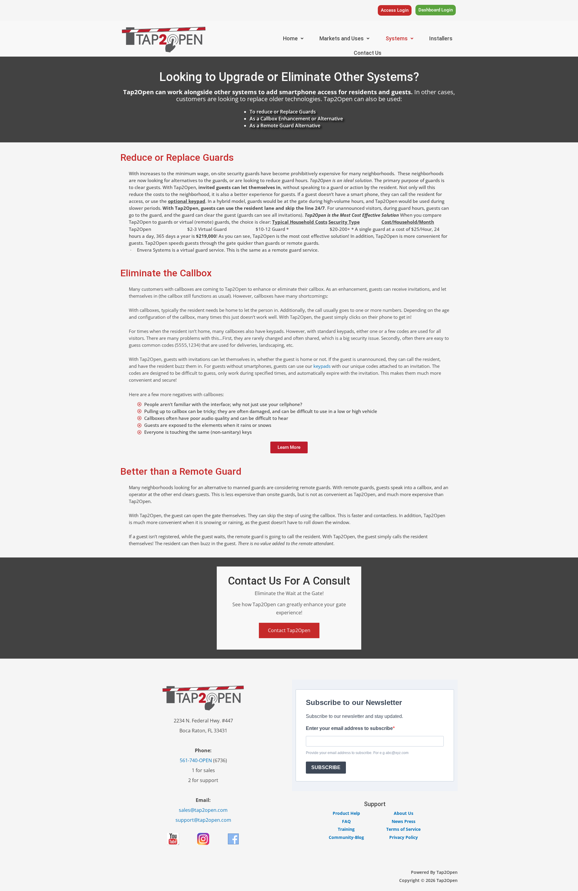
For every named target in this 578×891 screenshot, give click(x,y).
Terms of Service (403, 829)
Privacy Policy (403, 837)
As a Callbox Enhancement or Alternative (296, 118)
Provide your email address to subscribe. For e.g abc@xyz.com (357, 753)
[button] (293, 38)
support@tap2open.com (203, 820)
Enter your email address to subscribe (349, 728)
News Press (403, 821)
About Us (403, 813)
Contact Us (367, 53)
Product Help (346, 813)
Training (346, 829)
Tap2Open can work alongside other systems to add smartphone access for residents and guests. (268, 92)
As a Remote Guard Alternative (285, 125)
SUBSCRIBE (325, 767)
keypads (322, 366)
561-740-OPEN (196, 760)
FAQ (346, 821)
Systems (397, 38)
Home (290, 38)
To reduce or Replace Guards (283, 111)
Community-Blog (346, 837)
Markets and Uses (341, 38)
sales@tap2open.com (203, 810)
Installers (440, 38)
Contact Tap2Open (289, 630)
